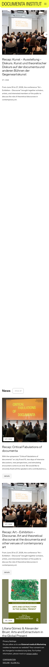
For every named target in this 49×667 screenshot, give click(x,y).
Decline (6, 663)
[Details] (24, 440)
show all (18, 391)
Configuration (9, 659)
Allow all (15, 663)
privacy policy (32, 654)
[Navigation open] (45, 3)
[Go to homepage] (22, 4)
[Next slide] (46, 34)
